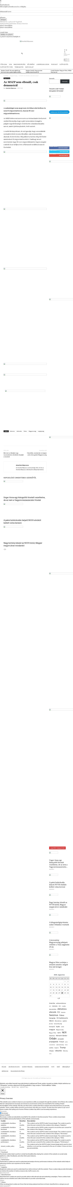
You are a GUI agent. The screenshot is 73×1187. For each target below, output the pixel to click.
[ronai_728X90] (25, 102)
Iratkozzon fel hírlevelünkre (59, 112)
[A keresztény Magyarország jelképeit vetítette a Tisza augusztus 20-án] (59, 935)
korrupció (52, 1026)
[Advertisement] (25, 312)
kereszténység (58, 1023)
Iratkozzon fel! (63, 155)
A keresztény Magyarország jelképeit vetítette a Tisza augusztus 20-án (59, 943)
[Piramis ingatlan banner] (25, 366)
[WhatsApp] (17, 92)
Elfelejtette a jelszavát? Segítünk (11, 22)
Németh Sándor (61, 1035)
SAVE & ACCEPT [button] (5, 1186)
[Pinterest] (13, 92)
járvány (51, 1023)
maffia (62, 1026)
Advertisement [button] (4, 1173)
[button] (22, 53)
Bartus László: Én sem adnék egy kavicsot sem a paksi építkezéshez (11, 71)
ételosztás (19, 431)
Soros (66, 1044)
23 (68, 990)
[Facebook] (65, 50)
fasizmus (53, 1015)
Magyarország (13, 75)
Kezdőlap (6, 75)
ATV (50, 1006)
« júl (58, 998)
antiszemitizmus (61, 1003)
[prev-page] (4, 549)
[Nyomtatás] (30, 92)
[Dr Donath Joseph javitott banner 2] (25, 391)
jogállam (65, 1021)
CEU (60, 1006)
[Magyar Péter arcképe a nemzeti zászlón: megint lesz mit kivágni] (59, 957)
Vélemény (65, 1051)
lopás (58, 1026)
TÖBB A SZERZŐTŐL (28, 478)
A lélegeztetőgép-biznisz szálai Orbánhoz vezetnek (59, 923)
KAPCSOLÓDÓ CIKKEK (12, 478)
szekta (51, 1048)
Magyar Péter (52, 1033)
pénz (66, 1042)
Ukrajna (51, 1051)
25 (53, 993)
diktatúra (62, 1009)
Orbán (53, 1038)
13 (59, 987)
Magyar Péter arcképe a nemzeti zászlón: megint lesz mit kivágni (58, 964)
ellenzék (52, 1012)
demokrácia (52, 1009)
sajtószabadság (60, 1044)
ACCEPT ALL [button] (24, 1087)
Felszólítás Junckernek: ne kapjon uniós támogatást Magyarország (37, 454)
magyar (52, 1029)
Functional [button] (3, 1150)
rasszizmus (52, 1044)
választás (58, 1051)
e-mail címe (4, 32)
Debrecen (12, 431)
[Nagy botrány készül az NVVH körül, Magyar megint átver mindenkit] (25, 532)
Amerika (52, 1003)
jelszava (2, 17)
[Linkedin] (22, 92)
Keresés (51, 78)
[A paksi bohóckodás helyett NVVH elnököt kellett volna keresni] (25, 510)
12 (56, 987)
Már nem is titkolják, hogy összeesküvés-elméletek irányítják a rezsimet (14, 455)
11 (53, 987)
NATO (59, 1033)
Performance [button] (4, 1158)
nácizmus (52, 1035)
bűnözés (55, 1006)
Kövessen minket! (63, 148)
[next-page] (5, 549)
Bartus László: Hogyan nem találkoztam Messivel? (34, 71)
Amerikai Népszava (11, 88)
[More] (34, 92)
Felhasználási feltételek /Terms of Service (14, 23)
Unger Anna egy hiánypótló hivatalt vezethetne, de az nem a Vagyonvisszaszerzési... (58, 863)
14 (62, 987)
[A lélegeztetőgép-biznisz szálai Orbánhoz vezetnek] (59, 917)
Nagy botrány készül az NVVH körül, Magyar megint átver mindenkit (58, 904)
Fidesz (25, 431)
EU (58, 1012)
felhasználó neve (5, 11)
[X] (65, 52)
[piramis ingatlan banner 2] (25, 178)
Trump (63, 1048)
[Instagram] (66, 50)
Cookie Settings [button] (5, 1087)
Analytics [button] (3, 1165)
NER (64, 1032)
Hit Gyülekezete (62, 1018)
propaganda (53, 1042)
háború (51, 1021)
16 (68, 987)
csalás (64, 1006)
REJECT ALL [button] (15, 1087)
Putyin (61, 1042)
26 (56, 993)
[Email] (26, 92)
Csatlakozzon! (64, 151)
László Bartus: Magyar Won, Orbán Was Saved (61, 71)
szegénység (41, 431)
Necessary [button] (3, 1111)
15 (65, 987)
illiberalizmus (58, 1021)
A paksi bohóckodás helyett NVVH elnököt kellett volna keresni (57, 884)
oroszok (61, 1039)
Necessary (4, 1113)
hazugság (52, 1018)
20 (59, 990)
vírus (50, 1053)
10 (50, 987)
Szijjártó (56, 1048)
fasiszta (63, 1012)
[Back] (0, 3)
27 (59, 993)
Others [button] (2, 1180)
